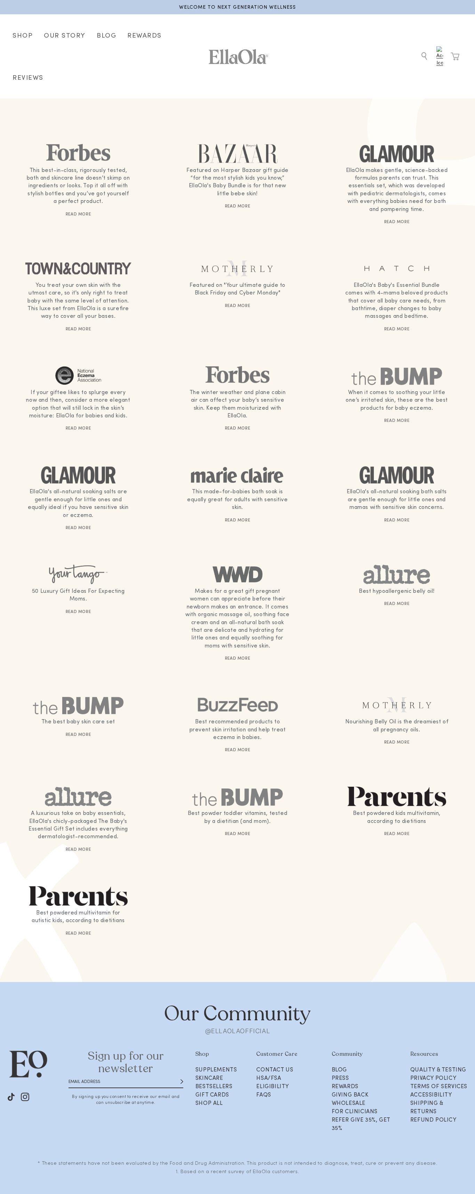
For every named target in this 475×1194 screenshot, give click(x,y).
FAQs (263, 1094)
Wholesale (348, 1102)
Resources (424, 1054)
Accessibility (431, 1094)
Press (340, 1077)
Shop (202, 1054)
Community (347, 1054)
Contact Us (274, 1069)
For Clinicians (355, 1111)
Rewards (345, 1086)
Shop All (209, 1102)
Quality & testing (438, 1069)
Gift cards (212, 1094)
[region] (237, 7)
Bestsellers (214, 1086)
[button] (424, 56)
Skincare (209, 1077)
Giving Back (350, 1094)
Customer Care (276, 1054)
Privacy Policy (433, 1077)
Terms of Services (438, 1086)
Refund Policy (433, 1119)
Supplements (216, 1069)
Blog (339, 1069)
